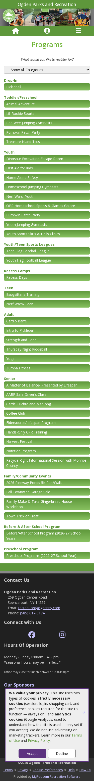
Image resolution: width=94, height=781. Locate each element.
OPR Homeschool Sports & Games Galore (40, 205)
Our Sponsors (19, 685)
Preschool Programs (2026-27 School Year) (41, 555)
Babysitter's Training (22, 294)
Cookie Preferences (48, 769)
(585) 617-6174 (32, 613)
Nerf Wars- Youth (20, 196)
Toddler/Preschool (20, 97)
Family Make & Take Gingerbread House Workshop (39, 504)
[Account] (47, 31)
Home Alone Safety (22, 177)
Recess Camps (17, 270)
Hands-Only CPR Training (26, 432)
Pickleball (13, 86)
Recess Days (16, 277)
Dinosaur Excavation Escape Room (34, 158)
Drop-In (10, 80)
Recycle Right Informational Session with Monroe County (46, 463)
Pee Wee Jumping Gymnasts (29, 122)
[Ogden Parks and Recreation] (47, 16)
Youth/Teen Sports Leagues (29, 244)
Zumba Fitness (18, 368)
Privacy (23, 769)
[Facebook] (31, 635)
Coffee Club (15, 413)
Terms (8, 769)
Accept (32, 753)
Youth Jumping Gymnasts (26, 224)
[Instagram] (62, 635)
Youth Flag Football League (28, 260)
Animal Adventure (20, 104)
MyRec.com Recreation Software (56, 776)
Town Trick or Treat (22, 516)
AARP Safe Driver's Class (26, 394)
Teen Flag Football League (28, 251)
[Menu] (78, 31)
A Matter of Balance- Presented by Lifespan (41, 385)
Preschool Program (21, 549)
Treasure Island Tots (23, 141)
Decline (62, 753)
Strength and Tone (21, 339)
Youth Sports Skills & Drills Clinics (33, 233)
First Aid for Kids (19, 168)
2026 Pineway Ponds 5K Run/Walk (34, 482)
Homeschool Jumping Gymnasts (32, 186)
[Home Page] (15, 31)
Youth (9, 152)
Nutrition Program (21, 451)
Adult (9, 314)
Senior (9, 378)
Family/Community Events (27, 476)
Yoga (10, 358)
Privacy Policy (39, 740)
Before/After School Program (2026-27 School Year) (43, 536)
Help (71, 769)
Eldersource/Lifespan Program (31, 422)
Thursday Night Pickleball (26, 349)
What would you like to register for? (47, 59)
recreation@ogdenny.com (39, 607)
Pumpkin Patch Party (23, 132)
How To (85, 769)
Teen (8, 287)
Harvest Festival (19, 441)
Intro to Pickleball (20, 330)
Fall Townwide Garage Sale (28, 492)
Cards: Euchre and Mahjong (28, 404)
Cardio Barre (16, 321)
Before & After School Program (32, 526)
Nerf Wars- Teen (19, 304)
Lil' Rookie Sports (20, 113)
